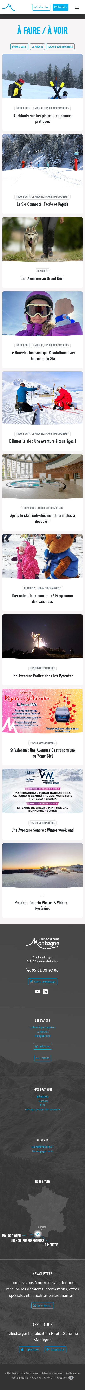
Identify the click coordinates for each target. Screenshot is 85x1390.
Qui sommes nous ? (42, 1147)
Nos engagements (42, 1151)
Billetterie (42, 1096)
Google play (57, 1349)
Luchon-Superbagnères (60, 46)
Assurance (42, 1101)
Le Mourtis (37, 46)
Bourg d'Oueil (19, 46)
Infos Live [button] (42, 7)
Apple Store (32, 1349)
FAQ (42, 1105)
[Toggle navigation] (77, 7)
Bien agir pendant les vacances (42, 1109)
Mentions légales (52, 1373)
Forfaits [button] (62, 7)
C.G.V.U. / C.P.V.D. (43, 1377)
